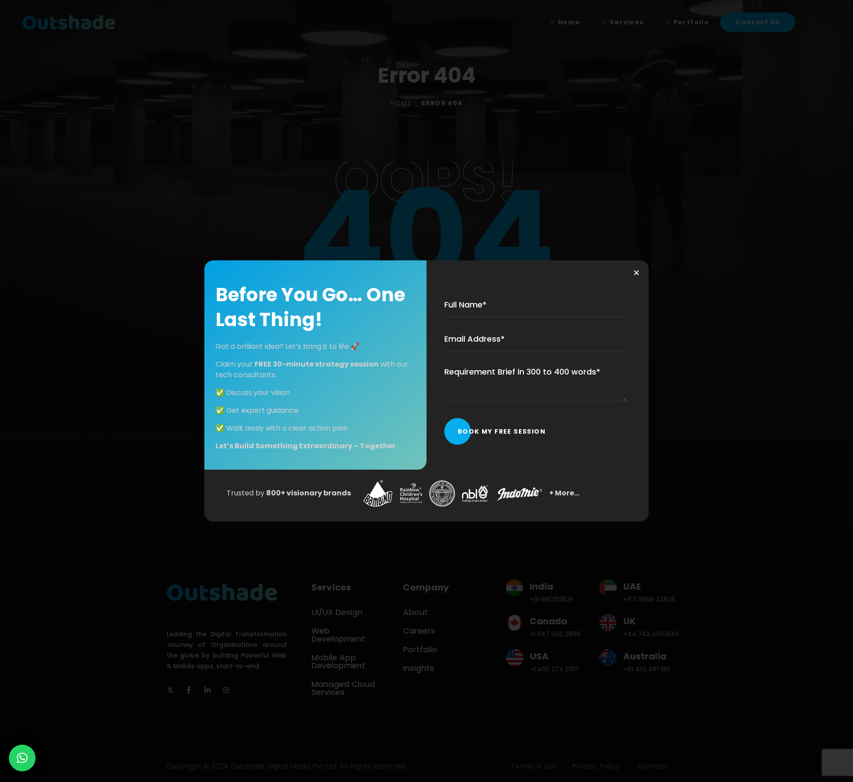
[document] (426, 391)
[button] (22, 758)
